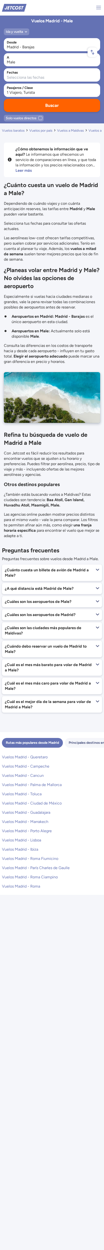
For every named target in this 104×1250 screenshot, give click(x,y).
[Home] (14, 7)
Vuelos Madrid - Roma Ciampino (30, 877)
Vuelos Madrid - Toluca (22, 794)
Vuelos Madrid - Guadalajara (26, 812)
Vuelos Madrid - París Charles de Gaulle (36, 867)
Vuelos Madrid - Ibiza (20, 849)
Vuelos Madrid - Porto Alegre (27, 831)
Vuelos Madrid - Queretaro (25, 757)
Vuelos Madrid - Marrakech (25, 821)
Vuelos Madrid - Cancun (23, 775)
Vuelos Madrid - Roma (21, 886)
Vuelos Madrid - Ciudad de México (32, 803)
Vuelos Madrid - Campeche (25, 766)
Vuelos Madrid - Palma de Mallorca (32, 784)
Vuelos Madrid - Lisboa (21, 840)
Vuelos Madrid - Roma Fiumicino (30, 858)
